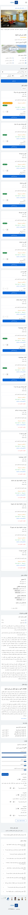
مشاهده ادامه (23, 718)
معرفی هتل (21, 29)
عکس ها (25, 29)
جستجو (14, 81)
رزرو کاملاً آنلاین (14, 117)
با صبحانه (24, 88)
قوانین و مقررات (6, 29)
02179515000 (11, 909)
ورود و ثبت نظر (5, 774)
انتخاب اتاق (17, 29)
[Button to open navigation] (26, 2)
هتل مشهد (7, 714)
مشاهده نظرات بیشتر (21, 820)
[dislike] (10, 788)
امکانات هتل (12, 29)
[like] (13, 788)
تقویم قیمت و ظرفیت (20, 109)
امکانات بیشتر (14, 608)
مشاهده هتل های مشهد (19, 8)
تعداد (24, 111)
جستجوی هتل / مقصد (21, 71)
